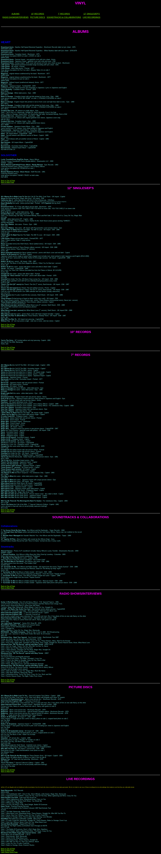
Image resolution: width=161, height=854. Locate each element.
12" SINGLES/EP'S (91, 14)
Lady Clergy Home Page (9, 852)
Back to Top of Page (8, 180)
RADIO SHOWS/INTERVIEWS (15, 17)
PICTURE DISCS (37, 17)
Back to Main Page (7, 182)
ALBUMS (15, 14)
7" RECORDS (64, 14)
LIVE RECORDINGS (91, 17)
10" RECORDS (37, 14)
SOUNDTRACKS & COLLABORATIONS (64, 17)
